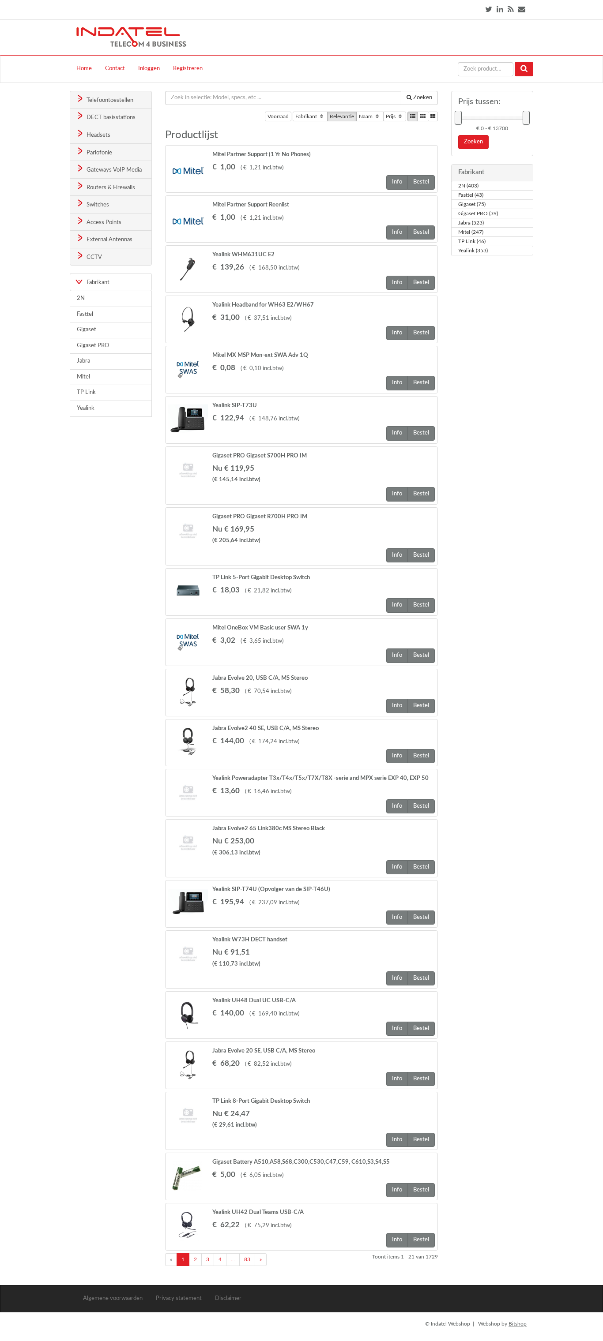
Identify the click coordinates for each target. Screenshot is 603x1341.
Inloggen (149, 68)
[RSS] (510, 9)
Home (84, 68)
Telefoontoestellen (109, 100)
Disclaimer (228, 1298)
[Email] (521, 9)
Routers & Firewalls (110, 188)
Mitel (83, 377)
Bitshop (518, 1323)
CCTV (93, 257)
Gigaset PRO (93, 345)
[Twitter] (488, 9)
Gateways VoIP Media (113, 170)
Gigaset (86, 330)
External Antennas (108, 240)
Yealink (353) (473, 250)
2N (81, 298)
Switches (97, 205)
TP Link (86, 392)
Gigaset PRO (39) (478, 213)
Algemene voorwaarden (113, 1298)
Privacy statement (179, 1298)
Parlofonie (98, 153)
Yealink (85, 408)
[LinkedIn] (500, 9)
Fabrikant (306, 116)
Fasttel (85, 314)
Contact (115, 68)
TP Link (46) (472, 241)
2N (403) (468, 185)
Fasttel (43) (470, 195)
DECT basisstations (110, 117)
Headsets (97, 135)
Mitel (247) (470, 232)
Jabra (83, 361)
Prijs (391, 116)
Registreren (188, 68)
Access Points (103, 222)
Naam (366, 116)
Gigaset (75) (472, 204)
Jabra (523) (471, 222)
